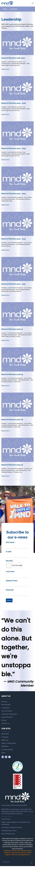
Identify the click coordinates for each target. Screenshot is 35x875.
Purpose (4, 701)
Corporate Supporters (9, 714)
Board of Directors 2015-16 (12, 465)
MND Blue (4, 746)
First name (10, 542)
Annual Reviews (7, 717)
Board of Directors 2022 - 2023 (13, 239)
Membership (5, 705)
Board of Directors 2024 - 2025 (13, 148)
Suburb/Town (12, 581)
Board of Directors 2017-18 (12, 420)
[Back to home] (7, 3)
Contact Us (5, 723)
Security (9, 561)
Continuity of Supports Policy (11, 827)
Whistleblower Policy (9, 831)
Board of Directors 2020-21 (12, 329)
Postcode (10, 590)
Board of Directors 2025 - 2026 (13, 103)
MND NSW (5, 734)
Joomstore (5, 863)
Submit (9, 600)
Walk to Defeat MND (8, 743)
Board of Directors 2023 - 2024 (13, 194)
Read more (5, 69)
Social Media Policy (8, 834)
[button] (33, 3)
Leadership (5, 708)
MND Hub (4, 740)
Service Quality (6, 711)
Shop (3, 752)
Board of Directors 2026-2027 (13, 58)
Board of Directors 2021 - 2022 (13, 284)
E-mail (9, 552)
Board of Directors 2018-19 (12, 374)
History (4, 720)
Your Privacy (5, 819)
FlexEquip (4, 737)
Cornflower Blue (7, 749)
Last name (10, 571)
